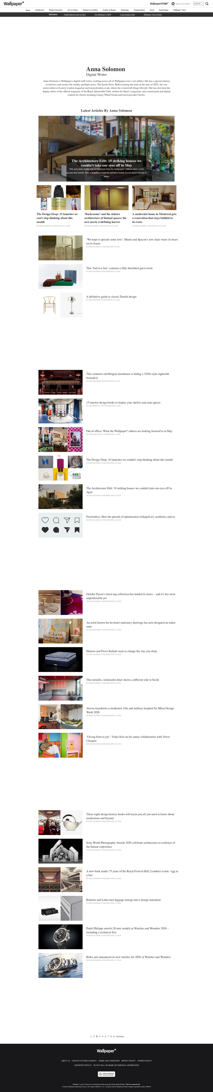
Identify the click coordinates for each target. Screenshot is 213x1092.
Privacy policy (128, 1061)
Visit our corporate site (133, 1084)
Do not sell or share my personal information (116, 1065)
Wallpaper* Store (179, 10)
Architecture (39, 10)
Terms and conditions (109, 1061)
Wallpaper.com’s (123, 81)
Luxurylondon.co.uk (99, 87)
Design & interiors (55, 10)
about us (65, 1061)
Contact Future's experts (84, 1061)
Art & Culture (72, 10)
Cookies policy (144, 1061)
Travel (152, 10)
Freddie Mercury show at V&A (75, 14)
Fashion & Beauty (109, 10)
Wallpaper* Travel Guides (153, 14)
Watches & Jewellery (90, 10)
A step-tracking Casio (127, 14)
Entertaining (163, 10)
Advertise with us (82, 1065)
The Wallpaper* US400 (103, 14)
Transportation (139, 10)
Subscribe (197, 3)
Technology (125, 10)
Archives (120, 1037)
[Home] (27, 10)
